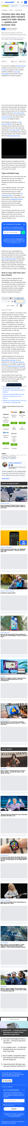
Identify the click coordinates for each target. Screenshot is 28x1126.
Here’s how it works (18, 39)
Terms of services (19, 238)
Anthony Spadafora (12, 28)
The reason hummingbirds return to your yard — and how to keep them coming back (14, 1040)
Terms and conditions (7, 1086)
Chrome (3, 119)
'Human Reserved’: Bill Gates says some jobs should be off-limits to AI (14, 1065)
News (3, 29)
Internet (11, 10)
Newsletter (23, 61)
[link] (6, 414)
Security (5, 457)
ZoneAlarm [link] (14, 448)
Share (5, 61)
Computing (4, 10)
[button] (25, 2)
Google (3, 70)
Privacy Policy (21, 1114)
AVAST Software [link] (14, 428)
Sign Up (14, 1109)
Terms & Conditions (17, 1115)
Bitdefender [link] (6, 429)
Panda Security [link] (6, 448)
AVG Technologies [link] (22, 428)
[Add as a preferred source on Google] (7, 1080)
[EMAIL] (12, 465)
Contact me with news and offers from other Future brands (13, 1104)
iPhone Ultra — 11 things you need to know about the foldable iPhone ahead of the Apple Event (15, 1032)
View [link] (6, 425)
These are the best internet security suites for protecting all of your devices (13, 396)
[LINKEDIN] (10, 465)
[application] (14, 147)
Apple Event (14, 6)
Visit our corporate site (13, 1076)
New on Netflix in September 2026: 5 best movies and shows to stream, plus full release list (14, 1057)
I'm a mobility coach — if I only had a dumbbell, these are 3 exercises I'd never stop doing (15, 1049)
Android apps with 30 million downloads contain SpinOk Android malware (14, 390)
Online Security (18, 10)
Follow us (15, 61)
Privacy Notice (19, 239)
